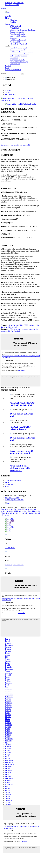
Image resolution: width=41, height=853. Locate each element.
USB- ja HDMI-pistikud (18, 36)
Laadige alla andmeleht (22, 145)
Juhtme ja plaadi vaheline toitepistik (13, 513)
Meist (7, 18)
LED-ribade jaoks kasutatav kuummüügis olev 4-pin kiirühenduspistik (19, 330)
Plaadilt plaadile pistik (17, 34)
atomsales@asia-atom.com (14, 3)
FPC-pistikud (14, 28)
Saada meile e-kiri (7, 145)
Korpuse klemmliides (17, 32)
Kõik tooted (5, 515)
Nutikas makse (15, 64)
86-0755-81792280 (12, 5)
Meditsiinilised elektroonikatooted (21, 52)
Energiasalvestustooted (17, 60)
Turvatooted (14, 58)
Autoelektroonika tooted (18, 50)
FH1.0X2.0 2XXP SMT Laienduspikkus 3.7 (20, 428)
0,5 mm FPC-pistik (33, 511)
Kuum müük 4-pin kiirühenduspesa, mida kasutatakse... (20, 468)
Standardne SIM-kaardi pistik (15, 511)
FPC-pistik (26, 509)
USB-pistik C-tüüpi (33, 513)
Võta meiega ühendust (13, 70)
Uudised (8, 66)
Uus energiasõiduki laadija (19, 62)
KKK (7, 68)
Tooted (7, 24)
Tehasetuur (13, 20)
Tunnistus (13, 22)
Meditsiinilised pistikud (18, 40)
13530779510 (10, 548)
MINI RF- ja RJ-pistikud (18, 44)
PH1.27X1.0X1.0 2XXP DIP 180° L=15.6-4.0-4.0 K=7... (22, 404)
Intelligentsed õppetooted (18, 56)
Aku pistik (13, 38)
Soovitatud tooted (7, 509)
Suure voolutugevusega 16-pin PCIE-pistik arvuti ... (22, 452)
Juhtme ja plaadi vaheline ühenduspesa (23, 30)
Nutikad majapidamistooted (19, 54)
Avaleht (8, 16)
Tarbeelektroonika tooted (18, 48)
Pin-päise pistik (15, 42)
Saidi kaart (17, 509)
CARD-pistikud (15, 26)
